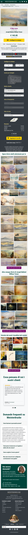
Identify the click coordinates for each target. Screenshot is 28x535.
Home (2, 4)
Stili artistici (7, 4)
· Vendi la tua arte (18, 504)
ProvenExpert (11, 402)
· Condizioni (4, 504)
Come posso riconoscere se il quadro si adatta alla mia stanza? (12, 447)
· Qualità (16, 505)
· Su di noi (3, 512)
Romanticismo (12, 4)
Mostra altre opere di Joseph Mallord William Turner (14, 331)
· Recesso (3, 509)
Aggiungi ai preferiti (21, 54)
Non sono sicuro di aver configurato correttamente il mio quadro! (12, 457)
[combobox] (14, 70)
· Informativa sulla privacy (6, 507)
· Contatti (3, 502)
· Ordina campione (18, 510)
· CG (2, 505)
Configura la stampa (15, 40)
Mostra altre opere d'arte (14, 370)
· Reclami (3, 510)
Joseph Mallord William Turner (7, 6)
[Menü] (1, 1)
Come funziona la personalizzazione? (12, 423)
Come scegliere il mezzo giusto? (11, 452)
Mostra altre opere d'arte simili (14, 267)
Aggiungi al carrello (15, 138)
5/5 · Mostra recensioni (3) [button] (16, 56)
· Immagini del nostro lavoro (20, 507)
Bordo (5, 68)
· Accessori (17, 509)
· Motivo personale (18, 502)
